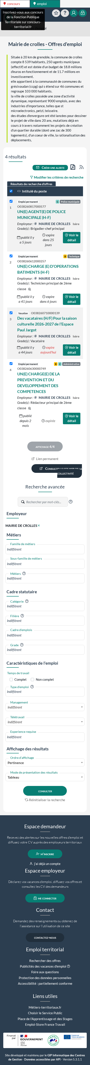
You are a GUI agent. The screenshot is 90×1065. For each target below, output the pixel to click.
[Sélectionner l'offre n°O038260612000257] (11, 256)
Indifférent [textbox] (15, 707)
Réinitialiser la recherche (47, 800)
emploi (41, 4)
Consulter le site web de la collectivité (63, 471)
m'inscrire (47, 854)
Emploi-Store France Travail (45, 1024)
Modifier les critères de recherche (58, 177)
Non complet (45, 679)
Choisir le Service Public (45, 1013)
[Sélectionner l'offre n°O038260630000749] (11, 363)
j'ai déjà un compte (47, 864)
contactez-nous (45, 937)
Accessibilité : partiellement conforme (45, 983)
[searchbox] (45, 549)
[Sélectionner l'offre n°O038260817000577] (11, 201)
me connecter (46, 898)
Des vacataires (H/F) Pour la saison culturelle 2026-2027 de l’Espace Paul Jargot (47, 324)
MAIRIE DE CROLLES (54, 224)
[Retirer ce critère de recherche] (38, 525)
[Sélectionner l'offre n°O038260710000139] (11, 313)
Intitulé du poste (34, 191)
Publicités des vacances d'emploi (43, 966)
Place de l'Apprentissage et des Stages (45, 1019)
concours (13, 4)
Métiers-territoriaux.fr (45, 1007)
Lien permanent (47, 459)
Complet (20, 679)
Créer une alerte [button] (52, 167)
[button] (71, 501)
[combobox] (45, 549)
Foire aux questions (45, 972)
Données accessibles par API (42, 1059)
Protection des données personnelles (45, 978)
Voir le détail (73, 237)
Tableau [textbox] (13, 777)
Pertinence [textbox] (16, 763)
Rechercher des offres (45, 961)
